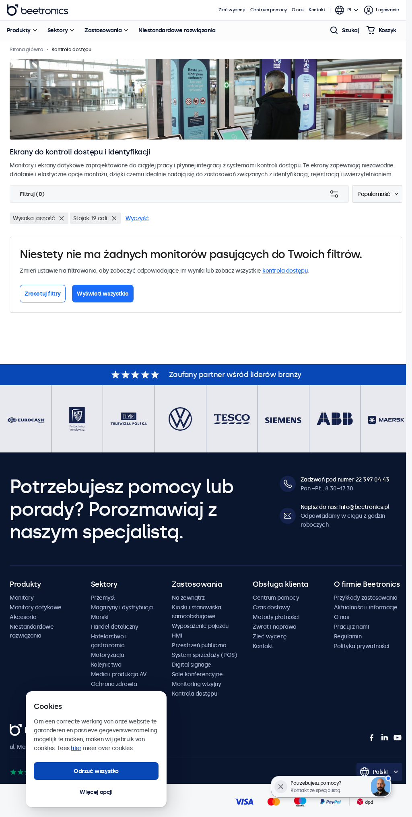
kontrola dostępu (284, 270)
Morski (100, 617)
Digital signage (191, 664)
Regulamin (348, 636)
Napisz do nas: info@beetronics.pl (345, 507)
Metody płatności (276, 617)
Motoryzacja (107, 655)
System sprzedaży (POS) (204, 655)
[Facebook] (372, 737)
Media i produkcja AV (118, 674)
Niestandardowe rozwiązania (176, 30)
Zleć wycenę (231, 10)
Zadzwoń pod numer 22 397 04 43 (345, 479)
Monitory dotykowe (36, 607)
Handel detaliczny (114, 626)
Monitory (21, 597)
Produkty (19, 30)
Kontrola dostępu (194, 693)
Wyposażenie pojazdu (200, 626)
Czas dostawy (271, 607)
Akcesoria (23, 617)
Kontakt (317, 10)
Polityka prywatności (361, 646)
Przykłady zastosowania (366, 597)
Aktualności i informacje (366, 607)
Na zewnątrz (188, 597)
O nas (298, 10)
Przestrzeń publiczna (199, 645)
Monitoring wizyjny (196, 684)
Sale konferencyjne (197, 674)
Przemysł (103, 597)
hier (76, 748)
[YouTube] (397, 737)
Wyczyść (137, 218)
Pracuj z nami (351, 626)
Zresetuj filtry (43, 293)
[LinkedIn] (384, 737)
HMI (177, 635)
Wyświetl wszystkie (103, 293)
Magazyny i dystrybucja (122, 607)
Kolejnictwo (106, 664)
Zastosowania (103, 30)
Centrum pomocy (268, 10)
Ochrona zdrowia (114, 684)
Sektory (57, 30)
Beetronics (37, 10)
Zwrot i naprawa (275, 626)
